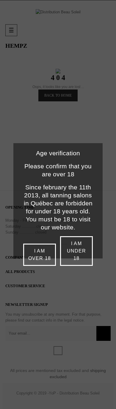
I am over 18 (39, 254)
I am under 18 (76, 251)
